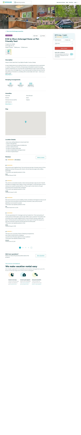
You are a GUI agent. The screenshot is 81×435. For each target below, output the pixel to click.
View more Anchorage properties (15, 31)
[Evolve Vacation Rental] (7, 2)
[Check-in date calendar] (56, 40)
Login (75, 2)
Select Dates (64, 48)
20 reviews (65, 37)
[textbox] (23, 2)
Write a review (40, 157)
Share (43, 35)
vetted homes (13, 284)
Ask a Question (40, 255)
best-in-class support (36, 284)
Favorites (71, 2)
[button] (64, 43)
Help (67, 2)
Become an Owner (61, 2)
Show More (8, 74)
